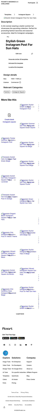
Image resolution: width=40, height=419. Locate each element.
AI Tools (5, 372)
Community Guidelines (28, 400)
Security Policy (18, 405)
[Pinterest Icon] (31, 345)
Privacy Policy (25, 392)
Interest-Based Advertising (13, 400)
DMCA (10, 405)
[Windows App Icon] (21, 339)
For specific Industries (19, 372)
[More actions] (33, 107)
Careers (29, 365)
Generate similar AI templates (18, 59)
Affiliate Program (32, 372)
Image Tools (6, 362)
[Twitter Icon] (10, 345)
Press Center (31, 379)
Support (29, 362)
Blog (28, 376)
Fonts (4, 383)
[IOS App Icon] (5, 339)
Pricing (14, 383)
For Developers (16, 365)
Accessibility (28, 405)
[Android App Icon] (13, 339)
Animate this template (16, 63)
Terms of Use (14, 392)
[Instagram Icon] (15, 345)
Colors (5, 379)
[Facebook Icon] (4, 345)
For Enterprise (16, 362)
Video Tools (6, 365)
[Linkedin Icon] (21, 345)
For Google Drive (17, 369)
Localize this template (16, 67)
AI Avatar (15, 379)
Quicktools (15, 376)
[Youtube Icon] (26, 345)
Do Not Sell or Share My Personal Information (20, 396)
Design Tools (7, 369)
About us (29, 369)
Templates (6, 376)
